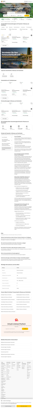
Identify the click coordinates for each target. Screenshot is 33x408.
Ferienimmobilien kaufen (29, 367)
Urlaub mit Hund (3, 364)
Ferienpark (7, 369)
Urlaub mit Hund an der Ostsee (3, 366)
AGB (27, 371)
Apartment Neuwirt (26, 37)
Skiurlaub (7, 375)
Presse (28, 364)
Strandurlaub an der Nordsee (3, 374)
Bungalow (7, 364)
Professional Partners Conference (23, 368)
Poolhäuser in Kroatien (2, 376)
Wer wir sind (28, 363)
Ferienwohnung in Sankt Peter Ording (3, 399)
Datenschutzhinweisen (13, 403)
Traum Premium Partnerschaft (18, 366)
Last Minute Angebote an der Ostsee (3, 387)
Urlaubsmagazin (13, 364)
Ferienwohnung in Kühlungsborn (3, 394)
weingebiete (7, 378)
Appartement (7, 370)
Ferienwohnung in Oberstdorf (3, 396)
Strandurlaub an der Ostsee (3, 372)
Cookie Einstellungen (8, 406)
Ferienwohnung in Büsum (3, 392)
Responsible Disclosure (28, 375)
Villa (6, 368)
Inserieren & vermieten (18, 364)
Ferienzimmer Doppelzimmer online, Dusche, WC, (19, 37)
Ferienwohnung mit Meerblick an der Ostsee (3, 384)
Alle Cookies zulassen (24, 406)
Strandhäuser (8, 379)
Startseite (2, 21)
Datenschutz (28, 372)
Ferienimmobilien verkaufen (29, 369)
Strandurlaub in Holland (3, 370)
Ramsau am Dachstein (7, 21)
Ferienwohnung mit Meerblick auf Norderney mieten (3, 379)
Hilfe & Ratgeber (18, 367)
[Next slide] (31, 35)
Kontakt (12, 368)
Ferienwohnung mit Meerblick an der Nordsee (3, 382)
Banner (17, 368)
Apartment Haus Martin (15, 90)
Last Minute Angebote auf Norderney (2, 390)
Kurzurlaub (7, 373)
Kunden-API (23, 365)
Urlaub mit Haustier (13, 21)
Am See (7, 374)
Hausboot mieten (8, 363)
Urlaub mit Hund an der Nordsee (3, 368)
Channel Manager (24, 364)
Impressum (28, 373)
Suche (12, 363)
